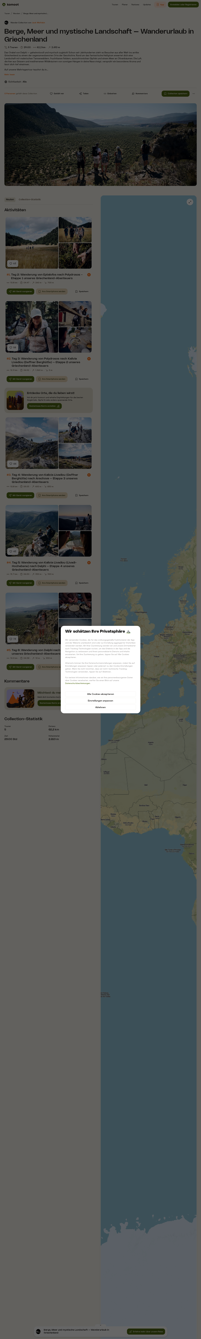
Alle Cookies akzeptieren (100, 694)
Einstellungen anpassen (100, 700)
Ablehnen (100, 707)
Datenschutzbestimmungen (77, 683)
